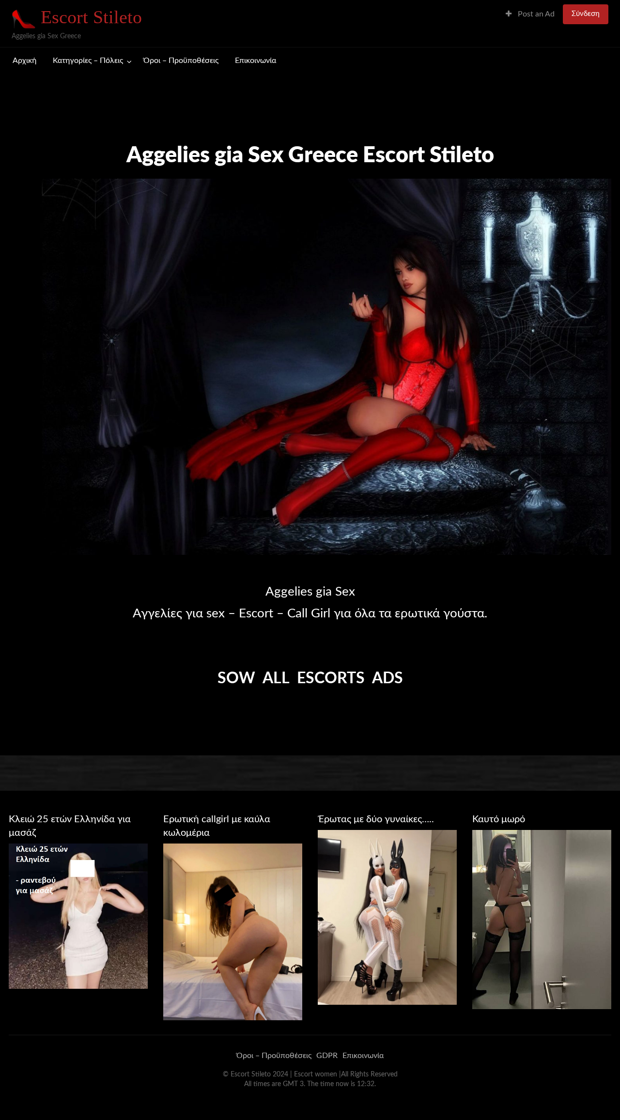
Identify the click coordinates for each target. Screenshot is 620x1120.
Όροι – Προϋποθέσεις (180, 60)
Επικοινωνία (255, 60)
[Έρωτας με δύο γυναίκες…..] (387, 917)
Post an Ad (535, 14)
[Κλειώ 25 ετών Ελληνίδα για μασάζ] (78, 916)
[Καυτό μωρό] (541, 919)
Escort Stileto (91, 17)
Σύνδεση (586, 13)
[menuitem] (530, 14)
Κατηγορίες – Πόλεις (88, 60)
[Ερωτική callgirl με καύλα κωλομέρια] (232, 932)
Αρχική (24, 60)
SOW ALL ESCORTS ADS (310, 678)
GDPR (327, 1055)
